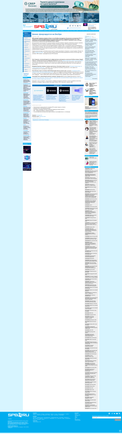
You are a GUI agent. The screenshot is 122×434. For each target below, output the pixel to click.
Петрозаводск (26, 112)
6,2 (24, 25)
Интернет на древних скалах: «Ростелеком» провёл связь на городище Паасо (26, 115)
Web (25, 61)
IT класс (49, 30)
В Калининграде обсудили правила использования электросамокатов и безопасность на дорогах (27, 103)
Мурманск (25, 106)
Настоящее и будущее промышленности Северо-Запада (91, 277)
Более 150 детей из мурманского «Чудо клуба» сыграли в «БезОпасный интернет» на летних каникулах (27, 109)
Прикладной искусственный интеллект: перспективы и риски (90, 335)
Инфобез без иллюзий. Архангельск (91, 306)
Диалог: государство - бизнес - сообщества (91, 293)
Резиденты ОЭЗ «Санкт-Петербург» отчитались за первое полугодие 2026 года (90, 67)
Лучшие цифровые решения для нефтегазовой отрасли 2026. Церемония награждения (90, 202)
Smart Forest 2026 (92, 384)
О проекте (10, 418)
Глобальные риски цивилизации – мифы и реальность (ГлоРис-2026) (90, 377)
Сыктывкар (25, 130)
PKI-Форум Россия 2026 (90, 218)
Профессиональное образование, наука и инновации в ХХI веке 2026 (91, 343)
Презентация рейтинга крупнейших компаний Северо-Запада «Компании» (91, 298)
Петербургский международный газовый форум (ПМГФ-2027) (91, 406)
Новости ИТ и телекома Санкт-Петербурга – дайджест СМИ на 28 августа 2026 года (30, 20)
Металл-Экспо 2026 (92, 367)
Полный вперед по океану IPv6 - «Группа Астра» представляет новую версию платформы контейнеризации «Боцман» (77, 98)
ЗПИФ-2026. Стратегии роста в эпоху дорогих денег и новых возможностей (91, 172)
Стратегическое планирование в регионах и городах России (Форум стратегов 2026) (91, 364)
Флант (45, 116)
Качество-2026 (92, 269)
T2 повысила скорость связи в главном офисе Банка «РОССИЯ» (90, 55)
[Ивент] (27, 149)
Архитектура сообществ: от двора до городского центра (89, 317)
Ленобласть (25, 78)
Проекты (45, 30)
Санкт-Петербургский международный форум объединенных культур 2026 (91, 267)
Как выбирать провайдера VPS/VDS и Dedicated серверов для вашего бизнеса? (49, 109)
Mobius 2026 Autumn (93, 337)
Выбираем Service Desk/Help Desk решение (42, 108)
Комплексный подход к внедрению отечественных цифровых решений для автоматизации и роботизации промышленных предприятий (91, 196)
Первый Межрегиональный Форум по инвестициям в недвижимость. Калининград (90, 243)
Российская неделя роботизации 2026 (90, 382)
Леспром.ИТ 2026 (92, 314)
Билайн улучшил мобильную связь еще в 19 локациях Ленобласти (26, 81)
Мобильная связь (27, 39)
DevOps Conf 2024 (39, 52)
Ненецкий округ (26, 135)
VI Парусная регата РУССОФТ (90, 272)
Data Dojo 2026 (92, 189)
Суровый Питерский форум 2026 (91, 358)
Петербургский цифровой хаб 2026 (90, 169)
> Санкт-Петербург (53, 29)
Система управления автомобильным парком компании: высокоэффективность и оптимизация (52, 111)
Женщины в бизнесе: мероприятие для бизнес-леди (91, 238)
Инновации (26, 65)
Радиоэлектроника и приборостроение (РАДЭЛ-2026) (91, 261)
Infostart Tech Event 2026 (90, 322)
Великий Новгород (26, 83)
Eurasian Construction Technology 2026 (91, 254)
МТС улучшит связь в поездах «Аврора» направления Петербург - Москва (90, 44)
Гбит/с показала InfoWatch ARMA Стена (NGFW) (28, 27)
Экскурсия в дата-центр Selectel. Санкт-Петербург (91, 178)
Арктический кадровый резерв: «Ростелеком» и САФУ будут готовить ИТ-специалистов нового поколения (26, 96)
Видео (77, 30)
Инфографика (88, 30)
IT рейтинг (62, 30)
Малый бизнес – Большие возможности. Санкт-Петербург (90, 395)
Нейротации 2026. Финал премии (90, 192)
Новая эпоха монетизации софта (93, 157)
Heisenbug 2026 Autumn (90, 332)
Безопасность (26, 63)
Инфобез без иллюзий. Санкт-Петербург (91, 308)
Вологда (25, 118)
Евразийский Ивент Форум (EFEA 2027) (90, 403)
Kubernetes (41, 116)
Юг (75, 418)
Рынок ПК (26, 45)
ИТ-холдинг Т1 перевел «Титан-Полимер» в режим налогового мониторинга (26, 128)
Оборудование (51, 418)
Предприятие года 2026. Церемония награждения (90, 285)
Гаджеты (25, 69)
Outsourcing (26, 54)
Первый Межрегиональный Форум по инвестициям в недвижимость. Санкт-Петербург (90, 212)
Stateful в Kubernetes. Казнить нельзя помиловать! (72, 60)
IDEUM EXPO (91, 258)
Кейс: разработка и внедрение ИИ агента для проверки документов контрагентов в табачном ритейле (91, 113)
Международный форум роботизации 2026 (90, 380)
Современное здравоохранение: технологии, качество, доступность (90, 282)
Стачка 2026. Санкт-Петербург (91, 311)
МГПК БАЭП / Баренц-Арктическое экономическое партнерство (91, 373)
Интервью (35, 30)
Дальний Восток (77, 419)
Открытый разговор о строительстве (91, 279)
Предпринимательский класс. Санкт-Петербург (91, 209)
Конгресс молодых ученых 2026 (90, 392)
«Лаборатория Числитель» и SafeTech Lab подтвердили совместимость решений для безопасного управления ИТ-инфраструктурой (64, 98)
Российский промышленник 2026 (89, 346)
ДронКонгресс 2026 (92, 319)
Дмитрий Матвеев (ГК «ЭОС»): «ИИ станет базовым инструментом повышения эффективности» (93, 144)
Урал (75, 416)
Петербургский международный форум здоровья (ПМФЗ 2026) (91, 327)
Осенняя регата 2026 (93, 206)
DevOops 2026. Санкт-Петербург (91, 324)
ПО (24, 52)
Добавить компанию (91, 34)
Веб (33, 418)
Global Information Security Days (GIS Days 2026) (90, 301)
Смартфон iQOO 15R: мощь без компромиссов (91, 108)
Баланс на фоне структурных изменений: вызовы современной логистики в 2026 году (91, 248)
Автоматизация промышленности (27, 36)
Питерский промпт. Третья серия (90, 400)
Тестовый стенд (68, 30)
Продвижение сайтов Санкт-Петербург (26, 74)
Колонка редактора (92, 24)
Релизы (74, 30)
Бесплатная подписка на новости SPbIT (100, 415)
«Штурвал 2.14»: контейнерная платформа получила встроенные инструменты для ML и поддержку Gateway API (51, 97)
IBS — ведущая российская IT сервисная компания (44, 110)
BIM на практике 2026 (93, 240)
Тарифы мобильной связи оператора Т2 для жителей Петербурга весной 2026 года (93, 163)
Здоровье (26, 71)
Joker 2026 (91, 330)
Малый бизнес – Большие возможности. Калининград (90, 370)
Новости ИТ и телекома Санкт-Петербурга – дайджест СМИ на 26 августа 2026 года (91, 20)
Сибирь (76, 417)
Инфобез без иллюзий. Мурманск (91, 290)
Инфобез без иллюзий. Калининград (91, 288)
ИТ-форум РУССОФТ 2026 (91, 274)
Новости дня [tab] (87, 37)
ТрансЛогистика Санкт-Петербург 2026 (91, 251)
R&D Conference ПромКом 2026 (90, 295)
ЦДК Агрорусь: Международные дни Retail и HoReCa (90, 234)
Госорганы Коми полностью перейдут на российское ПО (26, 133)
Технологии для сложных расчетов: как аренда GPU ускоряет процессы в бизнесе (49, 107)
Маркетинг (26, 47)
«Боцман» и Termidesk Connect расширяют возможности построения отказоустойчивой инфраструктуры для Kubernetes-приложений (38, 98)
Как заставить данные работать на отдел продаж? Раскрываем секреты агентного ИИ (91, 224)
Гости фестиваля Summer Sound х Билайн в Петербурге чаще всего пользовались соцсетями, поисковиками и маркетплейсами (91, 63)
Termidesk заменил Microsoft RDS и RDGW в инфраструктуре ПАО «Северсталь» (91, 116)
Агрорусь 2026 (91, 227)
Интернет (34, 417)
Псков (24, 124)
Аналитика (30, 30)
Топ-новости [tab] (94, 37)
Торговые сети (26, 49)
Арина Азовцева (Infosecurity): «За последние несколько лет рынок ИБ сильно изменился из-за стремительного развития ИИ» (93, 151)
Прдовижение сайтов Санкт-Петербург (41, 119)
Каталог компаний (95, 30)
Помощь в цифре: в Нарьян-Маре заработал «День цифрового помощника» (26, 138)
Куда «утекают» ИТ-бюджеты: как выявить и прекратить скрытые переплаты (45, 20)
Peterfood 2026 (92, 386)
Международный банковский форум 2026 (90, 256)
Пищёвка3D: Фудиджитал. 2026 (89, 398)
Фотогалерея (82, 30)
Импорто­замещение (26, 33)
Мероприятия (40, 30)
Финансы (34, 419)
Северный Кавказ (78, 420)
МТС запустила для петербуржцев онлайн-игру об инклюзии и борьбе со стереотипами (90, 75)
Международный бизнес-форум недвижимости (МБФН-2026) (90, 175)
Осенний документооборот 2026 (89, 356)
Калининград (25, 99)
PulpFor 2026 (91, 389)
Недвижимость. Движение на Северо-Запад (90, 185)
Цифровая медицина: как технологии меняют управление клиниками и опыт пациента (91, 181)
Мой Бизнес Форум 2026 (90, 187)
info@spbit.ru (10, 427)
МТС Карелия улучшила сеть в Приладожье (90, 71)
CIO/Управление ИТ (27, 67)
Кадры (25, 56)
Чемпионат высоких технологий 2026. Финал (90, 215)
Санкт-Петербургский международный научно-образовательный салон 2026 (91, 351)
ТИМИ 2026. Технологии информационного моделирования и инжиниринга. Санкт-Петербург (91, 230)
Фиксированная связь (27, 42)
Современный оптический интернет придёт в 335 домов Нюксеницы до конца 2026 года (26, 121)
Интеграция (38, 115)
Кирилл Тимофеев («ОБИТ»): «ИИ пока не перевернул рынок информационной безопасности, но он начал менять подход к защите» (75, 19)
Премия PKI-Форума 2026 (91, 221)
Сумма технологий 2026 (90, 340)
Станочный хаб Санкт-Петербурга (91, 348)
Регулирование (27, 58)
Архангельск (25, 92)
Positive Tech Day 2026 (93, 236)
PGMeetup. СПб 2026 (93, 303)
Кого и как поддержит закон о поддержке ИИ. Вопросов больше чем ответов (92, 28)
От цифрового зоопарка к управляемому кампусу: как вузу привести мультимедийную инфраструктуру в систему (60, 19)
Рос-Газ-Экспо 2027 (92, 408)
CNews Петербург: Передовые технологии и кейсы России (91, 263)
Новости (25, 30)
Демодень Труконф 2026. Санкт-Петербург (90, 361)
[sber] (61, 6)
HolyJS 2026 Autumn (93, 353)
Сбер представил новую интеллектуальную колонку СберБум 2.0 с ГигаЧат (90, 51)
